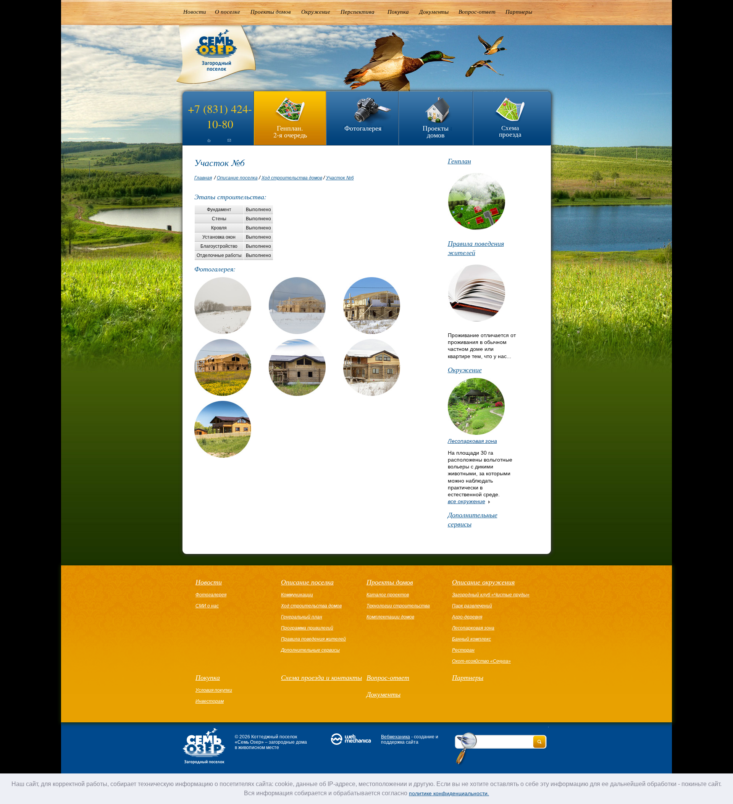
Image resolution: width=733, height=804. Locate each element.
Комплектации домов (390, 617)
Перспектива (358, 11)
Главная (203, 178)
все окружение (466, 501)
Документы (434, 11)
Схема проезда (510, 131)
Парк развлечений (472, 606)
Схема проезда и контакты (321, 677)
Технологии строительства (398, 606)
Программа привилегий (307, 628)
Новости (194, 11)
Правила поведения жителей (476, 248)
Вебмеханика (395, 736)
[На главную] (202, 143)
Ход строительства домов (292, 178)
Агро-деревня (467, 617)
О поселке (227, 11)
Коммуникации (297, 594)
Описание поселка (237, 178)
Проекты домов (270, 11)
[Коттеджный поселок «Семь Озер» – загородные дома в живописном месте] (210, 84)
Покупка (398, 11)
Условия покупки (213, 690)
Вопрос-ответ (477, 11)
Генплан (459, 160)
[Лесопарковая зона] (476, 433)
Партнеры (518, 11)
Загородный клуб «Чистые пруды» (491, 594)
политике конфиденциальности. (449, 793)
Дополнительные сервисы (472, 519)
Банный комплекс (471, 639)
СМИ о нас (207, 606)
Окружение (315, 11)
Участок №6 (340, 178)
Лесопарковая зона (472, 441)
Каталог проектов (387, 594)
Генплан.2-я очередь (290, 130)
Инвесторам (209, 701)
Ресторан (463, 650)
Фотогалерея (362, 127)
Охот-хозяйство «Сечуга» (481, 661)
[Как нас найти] (229, 143)
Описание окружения (483, 581)
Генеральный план (301, 617)
